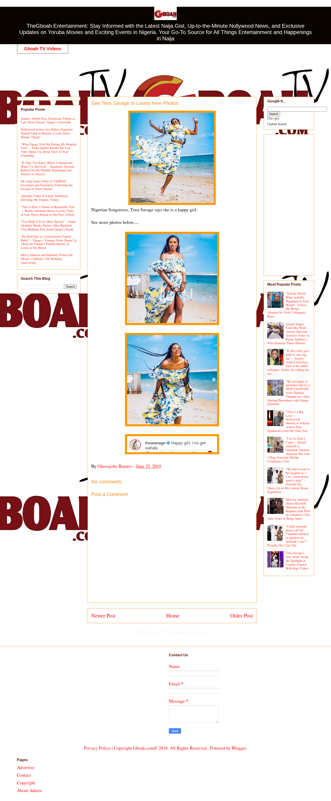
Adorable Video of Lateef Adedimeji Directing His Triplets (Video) (44, 198)
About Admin (29, 790)
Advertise (25, 767)
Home (172, 615)
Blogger (239, 748)
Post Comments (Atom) (184, 632)
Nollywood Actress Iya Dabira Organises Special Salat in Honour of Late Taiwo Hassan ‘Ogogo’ (47, 133)
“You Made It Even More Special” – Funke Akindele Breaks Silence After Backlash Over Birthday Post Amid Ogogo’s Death (48, 225)
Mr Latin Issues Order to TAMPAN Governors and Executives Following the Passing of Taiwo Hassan (47, 185)
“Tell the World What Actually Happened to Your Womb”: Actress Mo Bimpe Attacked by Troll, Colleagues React (288, 304)
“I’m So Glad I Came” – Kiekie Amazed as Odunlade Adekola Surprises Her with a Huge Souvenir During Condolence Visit (288, 449)
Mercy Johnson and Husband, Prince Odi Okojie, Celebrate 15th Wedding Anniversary (47, 259)
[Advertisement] (165, 70)
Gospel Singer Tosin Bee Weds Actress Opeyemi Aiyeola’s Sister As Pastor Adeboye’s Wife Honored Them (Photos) (288, 333)
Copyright (26, 783)
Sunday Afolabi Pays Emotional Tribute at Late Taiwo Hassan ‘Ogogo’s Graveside (48, 120)
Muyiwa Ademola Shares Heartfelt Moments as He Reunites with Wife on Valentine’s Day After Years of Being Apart (289, 509)
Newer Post (103, 615)
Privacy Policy (97, 748)
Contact (24, 775)
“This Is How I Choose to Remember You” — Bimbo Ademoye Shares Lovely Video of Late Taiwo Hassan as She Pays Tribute (48, 211)
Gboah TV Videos (42, 48)
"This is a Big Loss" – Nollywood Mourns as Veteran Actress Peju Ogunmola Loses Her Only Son (288, 421)
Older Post (241, 615)
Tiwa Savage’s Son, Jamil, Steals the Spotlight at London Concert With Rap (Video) (297, 560)
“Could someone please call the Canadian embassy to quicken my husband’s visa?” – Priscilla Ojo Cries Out (288, 535)
